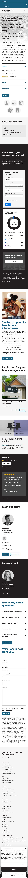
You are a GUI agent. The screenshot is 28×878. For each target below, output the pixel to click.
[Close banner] (25, 848)
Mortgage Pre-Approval (7, 767)
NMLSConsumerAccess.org (7, 811)
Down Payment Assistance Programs (9, 773)
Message (4, 687)
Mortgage (5, 3)
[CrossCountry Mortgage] (8, 10)
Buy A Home (5, 762)
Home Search (6, 6)
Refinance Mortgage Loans (7, 782)
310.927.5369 (8, 549)
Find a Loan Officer (6, 830)
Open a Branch (5, 824)
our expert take (18, 352)
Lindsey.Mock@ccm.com (8, 586)
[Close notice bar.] (26, 5)
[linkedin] (2, 757)
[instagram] (5, 757)
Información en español (7, 832)
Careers (3, 819)
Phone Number (6, 681)
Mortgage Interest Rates (7, 765)
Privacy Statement (7, 835)
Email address (6, 674)
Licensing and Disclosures (7, 844)
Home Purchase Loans (6, 771)
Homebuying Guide (6, 764)
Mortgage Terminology (7, 806)
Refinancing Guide (6, 778)
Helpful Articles (5, 802)
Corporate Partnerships (7, 817)
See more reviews (7, 467)
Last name (5, 667)
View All (23, 410)
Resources (5, 799)
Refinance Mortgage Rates (7, 780)
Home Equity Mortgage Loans (8, 791)
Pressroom (4, 826)
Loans (3, 786)
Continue (14, 869)
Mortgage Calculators (6, 801)
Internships (4, 823)
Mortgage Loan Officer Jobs (8, 821)
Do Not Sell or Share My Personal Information (14, 874)
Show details (21, 864)
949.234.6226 (6, 588)
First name (5, 660)
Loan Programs (5, 793)
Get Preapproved (7, 642)
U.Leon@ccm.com (6, 548)
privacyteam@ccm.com (15, 740)
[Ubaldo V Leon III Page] (8, 520)
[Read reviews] (5, 76)
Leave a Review (6, 463)
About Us (4, 815)
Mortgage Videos (5, 808)
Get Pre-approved (7, 358)
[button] (14, 66)
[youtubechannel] (8, 757)
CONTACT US (6, 713)
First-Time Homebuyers (7, 769)
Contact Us (4, 828)
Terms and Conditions (6, 845)
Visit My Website (15, 554)
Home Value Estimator (6, 804)
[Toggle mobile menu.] (24, 10)
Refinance (5, 776)
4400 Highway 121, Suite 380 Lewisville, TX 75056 (9, 71)
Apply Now (5, 95)
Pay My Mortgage (6, 810)
